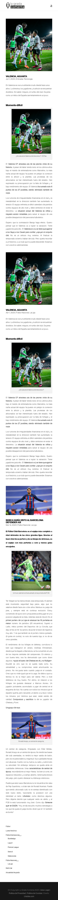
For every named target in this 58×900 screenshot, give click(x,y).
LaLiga (32, 312)
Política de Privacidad (17, 893)
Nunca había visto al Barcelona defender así (24, 521)
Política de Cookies (34, 893)
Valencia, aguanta (16, 76)
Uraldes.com (29, 896)
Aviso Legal (45, 890)
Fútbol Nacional (22, 312)
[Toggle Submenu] (20, 835)
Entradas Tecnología (24, 79)
